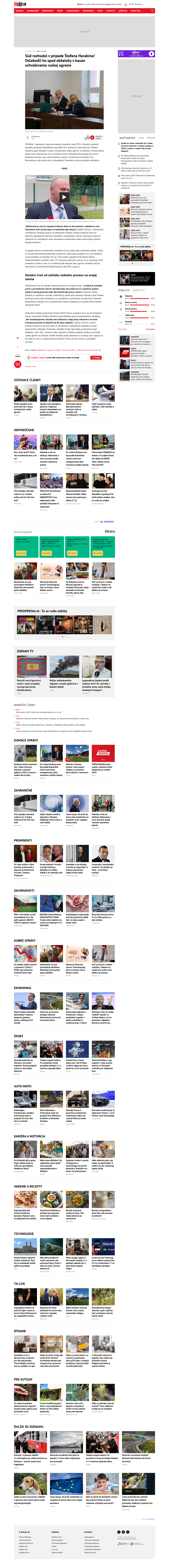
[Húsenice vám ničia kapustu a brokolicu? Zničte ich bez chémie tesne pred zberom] (77, 1392)
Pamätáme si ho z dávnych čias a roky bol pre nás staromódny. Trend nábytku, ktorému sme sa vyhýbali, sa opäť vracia (24, 1360)
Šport (60, 11)
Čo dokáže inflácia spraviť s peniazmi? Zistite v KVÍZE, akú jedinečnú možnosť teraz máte (25, 968)
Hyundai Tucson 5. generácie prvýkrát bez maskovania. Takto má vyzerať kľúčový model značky (76, 1115)
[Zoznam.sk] (123, 1544)
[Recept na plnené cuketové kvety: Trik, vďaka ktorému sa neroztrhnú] (77, 1199)
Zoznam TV (25, 651)
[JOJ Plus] (121, 322)
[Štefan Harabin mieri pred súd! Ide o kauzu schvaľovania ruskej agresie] (25, 393)
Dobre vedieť (18, 593)
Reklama (55, 1532)
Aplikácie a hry (70, 1271)
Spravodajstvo (89, 1537)
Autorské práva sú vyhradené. (127, 1539)
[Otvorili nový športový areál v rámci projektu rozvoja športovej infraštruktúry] (32, 667)
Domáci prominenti (46, 875)
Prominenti (47, 11)
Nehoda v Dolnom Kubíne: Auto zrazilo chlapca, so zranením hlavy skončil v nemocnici (52, 718)
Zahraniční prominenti (21, 878)
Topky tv (110, 11)
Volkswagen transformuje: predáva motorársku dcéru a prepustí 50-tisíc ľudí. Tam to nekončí (24, 1115)
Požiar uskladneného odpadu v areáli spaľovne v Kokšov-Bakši (64, 683)
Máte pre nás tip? (90, 1552)
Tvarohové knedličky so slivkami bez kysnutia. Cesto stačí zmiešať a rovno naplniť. (50, 1214)
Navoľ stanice (122, 329)
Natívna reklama (57, 1552)
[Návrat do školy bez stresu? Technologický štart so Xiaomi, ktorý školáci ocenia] (77, 953)
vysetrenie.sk (70, 926)
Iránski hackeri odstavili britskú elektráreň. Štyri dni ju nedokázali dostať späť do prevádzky (24, 1261)
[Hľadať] (152, 10)
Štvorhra (68, 1071)
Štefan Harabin (68, 350)
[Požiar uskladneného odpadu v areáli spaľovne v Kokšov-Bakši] (64, 667)
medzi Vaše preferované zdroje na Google (55, 357)
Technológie (24, 1234)
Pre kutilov (23, 1379)
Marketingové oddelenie (92, 1549)
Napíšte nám (23, 1549)
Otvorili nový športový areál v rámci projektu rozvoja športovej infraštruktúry (29, 685)
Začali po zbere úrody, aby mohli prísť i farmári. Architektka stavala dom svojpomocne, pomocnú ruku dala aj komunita (51, 1360)
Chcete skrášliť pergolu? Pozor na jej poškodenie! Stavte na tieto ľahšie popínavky (51, 1407)
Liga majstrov (96, 1074)
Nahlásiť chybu (30, 366)
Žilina (94, 775)
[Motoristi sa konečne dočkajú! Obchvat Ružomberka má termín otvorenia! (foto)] (51, 1001)
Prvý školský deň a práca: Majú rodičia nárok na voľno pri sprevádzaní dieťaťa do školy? (25, 1164)
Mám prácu (95, 1171)
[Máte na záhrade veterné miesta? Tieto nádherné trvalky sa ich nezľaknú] (103, 1392)
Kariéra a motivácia (29, 1136)
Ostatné (42, 1071)
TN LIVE (19, 1284)
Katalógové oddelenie (91, 1546)
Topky (38, 51)
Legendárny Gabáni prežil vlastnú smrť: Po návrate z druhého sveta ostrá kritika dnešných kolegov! (96, 685)
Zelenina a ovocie (19, 1414)
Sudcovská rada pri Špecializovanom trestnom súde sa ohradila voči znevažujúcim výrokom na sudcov (76, 409)
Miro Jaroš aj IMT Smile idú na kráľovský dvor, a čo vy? (39, 712)
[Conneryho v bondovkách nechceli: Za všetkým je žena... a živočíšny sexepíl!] (103, 853)
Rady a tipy (69, 1221)
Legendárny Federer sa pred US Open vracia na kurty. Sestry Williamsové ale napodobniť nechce (25, 1311)
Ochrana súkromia (25, 1540)
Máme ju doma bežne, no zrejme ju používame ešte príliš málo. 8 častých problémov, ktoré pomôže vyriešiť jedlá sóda (77, 1360)
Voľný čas (135, 11)
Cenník (54, 1546)
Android (94, 1269)
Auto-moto (22, 1086)
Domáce (19, 11)
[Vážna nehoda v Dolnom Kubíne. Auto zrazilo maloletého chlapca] (77, 1296)
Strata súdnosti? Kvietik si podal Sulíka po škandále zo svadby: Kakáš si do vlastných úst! (51, 868)
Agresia (50, 350)
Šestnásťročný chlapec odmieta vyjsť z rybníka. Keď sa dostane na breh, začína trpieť (102, 1311)
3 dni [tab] (141, 138)
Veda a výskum (44, 1271)
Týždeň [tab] (150, 138)
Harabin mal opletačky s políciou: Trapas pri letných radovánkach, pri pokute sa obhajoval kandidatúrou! (50, 409)
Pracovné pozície (23, 532)
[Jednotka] (121, 309)
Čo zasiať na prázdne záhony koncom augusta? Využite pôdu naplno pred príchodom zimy (25, 1407)
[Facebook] (119, 1532)
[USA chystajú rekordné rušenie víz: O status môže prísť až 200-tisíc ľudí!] (25, 803)
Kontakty (88, 1532)
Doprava (42, 1124)
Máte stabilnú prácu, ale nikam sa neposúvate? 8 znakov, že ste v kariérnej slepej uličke (103, 1164)
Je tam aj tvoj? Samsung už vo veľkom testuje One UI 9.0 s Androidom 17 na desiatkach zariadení (103, 1261)
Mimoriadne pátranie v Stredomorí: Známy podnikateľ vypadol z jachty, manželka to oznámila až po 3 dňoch (76, 1017)
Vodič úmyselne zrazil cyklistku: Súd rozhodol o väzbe (103, 407)
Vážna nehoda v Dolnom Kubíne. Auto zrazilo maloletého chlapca (76, 1310)
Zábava (133, 275)
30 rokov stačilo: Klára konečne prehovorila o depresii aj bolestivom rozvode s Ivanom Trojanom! (24, 870)
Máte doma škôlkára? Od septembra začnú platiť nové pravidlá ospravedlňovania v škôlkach (51, 1166)
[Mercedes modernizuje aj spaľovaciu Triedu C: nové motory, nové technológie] (103, 1099)
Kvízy (100, 11)
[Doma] (121, 316)
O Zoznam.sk (24, 1532)
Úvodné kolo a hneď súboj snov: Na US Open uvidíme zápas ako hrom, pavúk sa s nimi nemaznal (77, 1064)
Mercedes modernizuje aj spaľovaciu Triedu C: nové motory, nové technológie (103, 1113)
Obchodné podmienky (59, 1543)
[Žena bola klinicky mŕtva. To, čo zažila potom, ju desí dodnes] (103, 903)
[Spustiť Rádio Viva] (136, 52)
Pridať (97, 358)
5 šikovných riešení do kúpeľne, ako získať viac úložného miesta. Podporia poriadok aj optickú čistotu (102, 1360)
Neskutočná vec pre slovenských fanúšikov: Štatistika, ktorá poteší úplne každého (24, 586)
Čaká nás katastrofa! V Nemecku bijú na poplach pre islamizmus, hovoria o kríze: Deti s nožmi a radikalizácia (141, 341)
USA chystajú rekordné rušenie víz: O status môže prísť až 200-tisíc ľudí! (24, 818)
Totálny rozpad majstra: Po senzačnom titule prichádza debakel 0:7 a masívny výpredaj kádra (50, 1064)
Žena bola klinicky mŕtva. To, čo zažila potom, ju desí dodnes (103, 917)
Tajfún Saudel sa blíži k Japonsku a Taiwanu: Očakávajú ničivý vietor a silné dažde (50, 725)
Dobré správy (25, 940)
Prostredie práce (19, 1171)
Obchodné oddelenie (91, 1543)
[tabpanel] (136, 165)
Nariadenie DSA (24, 1552)
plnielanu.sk (96, 976)
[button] (92, 137)
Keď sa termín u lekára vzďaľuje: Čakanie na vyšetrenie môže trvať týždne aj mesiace (102, 586)
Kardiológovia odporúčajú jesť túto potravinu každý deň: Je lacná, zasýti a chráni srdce (77, 918)
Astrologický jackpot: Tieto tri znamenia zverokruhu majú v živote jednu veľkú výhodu (140, 279)
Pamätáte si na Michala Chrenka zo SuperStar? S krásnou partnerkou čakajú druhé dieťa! (77, 868)
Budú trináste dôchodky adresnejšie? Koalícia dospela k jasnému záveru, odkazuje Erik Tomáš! (24, 1017)
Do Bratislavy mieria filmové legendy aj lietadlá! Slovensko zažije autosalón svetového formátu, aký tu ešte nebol (77, 587)
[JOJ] (121, 303)
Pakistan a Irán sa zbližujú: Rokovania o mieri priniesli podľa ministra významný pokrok (101, 820)
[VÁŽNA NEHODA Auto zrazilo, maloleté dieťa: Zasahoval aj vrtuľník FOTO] (103, 753)
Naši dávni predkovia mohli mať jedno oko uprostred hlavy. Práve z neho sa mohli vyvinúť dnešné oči (50, 1263)
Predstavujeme (70, 1124)
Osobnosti (95, 875)
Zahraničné (32, 11)
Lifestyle (122, 11)
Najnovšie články (25, 705)
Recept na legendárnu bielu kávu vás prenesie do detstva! (102, 1213)
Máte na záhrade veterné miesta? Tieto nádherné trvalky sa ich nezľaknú (103, 1406)
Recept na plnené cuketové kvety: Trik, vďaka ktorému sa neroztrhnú (75, 1214)
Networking (69, 1174)
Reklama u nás (56, 1537)
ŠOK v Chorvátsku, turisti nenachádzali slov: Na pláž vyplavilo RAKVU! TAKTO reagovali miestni (25, 918)
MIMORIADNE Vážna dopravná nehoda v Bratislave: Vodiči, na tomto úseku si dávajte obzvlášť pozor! (141, 353)
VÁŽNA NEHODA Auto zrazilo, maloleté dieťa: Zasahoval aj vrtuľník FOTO (102, 768)
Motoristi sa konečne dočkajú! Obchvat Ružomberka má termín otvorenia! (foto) (50, 1016)
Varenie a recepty (28, 1186)
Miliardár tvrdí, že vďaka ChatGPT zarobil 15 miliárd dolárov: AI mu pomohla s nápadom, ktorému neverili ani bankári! (102, 1017)
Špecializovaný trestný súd (89, 350)
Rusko (58, 350)
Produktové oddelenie (91, 1540)
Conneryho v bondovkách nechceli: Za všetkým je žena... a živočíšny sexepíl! (103, 868)
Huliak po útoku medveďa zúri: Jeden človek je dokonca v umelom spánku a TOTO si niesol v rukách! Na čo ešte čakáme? (25, 770)
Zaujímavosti (73, 11)
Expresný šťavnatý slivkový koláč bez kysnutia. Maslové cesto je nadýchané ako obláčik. (25, 1214)
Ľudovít (108, 4)
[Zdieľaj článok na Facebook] (17, 347)
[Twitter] (127, 1532)
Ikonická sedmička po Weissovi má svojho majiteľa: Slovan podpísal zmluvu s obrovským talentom (25, 1065)
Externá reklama (57, 1540)
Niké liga (17, 1074)
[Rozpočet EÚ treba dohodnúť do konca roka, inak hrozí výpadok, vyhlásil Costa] (51, 1296)
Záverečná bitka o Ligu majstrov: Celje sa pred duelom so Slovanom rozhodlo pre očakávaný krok (102, 1065)
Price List (55, 1549)
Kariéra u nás (23, 1546)
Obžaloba (41, 350)
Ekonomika (88, 11)
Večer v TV (139, 290)
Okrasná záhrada (45, 1414)
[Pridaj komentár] (17, 338)
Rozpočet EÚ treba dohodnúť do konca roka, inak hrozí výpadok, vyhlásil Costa (50, 1311)
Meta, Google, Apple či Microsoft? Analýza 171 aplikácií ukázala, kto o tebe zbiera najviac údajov (76, 1263)
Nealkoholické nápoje (98, 1219)
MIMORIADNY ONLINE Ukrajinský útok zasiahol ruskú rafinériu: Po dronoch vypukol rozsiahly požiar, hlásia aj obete (141, 377)
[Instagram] (123, 1532)
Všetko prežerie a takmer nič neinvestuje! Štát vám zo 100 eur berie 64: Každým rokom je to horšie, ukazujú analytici (142, 365)
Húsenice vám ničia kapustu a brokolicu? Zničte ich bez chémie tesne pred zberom (75, 1407)
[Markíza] (121, 296)
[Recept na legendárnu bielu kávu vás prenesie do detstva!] (103, 1199)
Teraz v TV (124, 290)
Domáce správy (26, 740)
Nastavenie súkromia (26, 1543)
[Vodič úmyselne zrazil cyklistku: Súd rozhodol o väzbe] (103, 393)
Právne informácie (25, 1537)
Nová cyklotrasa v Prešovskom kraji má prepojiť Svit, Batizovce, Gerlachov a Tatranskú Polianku (50, 1115)
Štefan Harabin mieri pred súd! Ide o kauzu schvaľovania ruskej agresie (23, 408)
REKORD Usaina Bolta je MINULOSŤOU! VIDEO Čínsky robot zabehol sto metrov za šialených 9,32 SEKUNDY (51, 920)
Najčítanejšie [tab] (127, 138)
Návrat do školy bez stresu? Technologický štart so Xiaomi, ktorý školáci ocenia (49, 586)
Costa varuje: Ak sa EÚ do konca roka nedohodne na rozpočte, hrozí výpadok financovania (54, 731)
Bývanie (20, 1331)
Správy (19, 693)
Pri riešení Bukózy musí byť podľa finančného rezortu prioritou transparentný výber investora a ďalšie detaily (51, 770)
